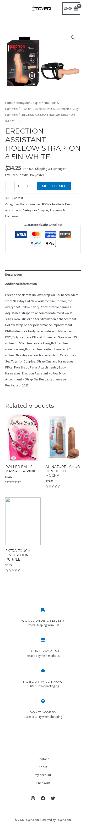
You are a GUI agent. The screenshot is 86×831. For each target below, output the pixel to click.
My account (43, 775)
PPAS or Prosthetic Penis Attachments (45, 109)
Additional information (21, 284)
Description (13, 274)
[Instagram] (33, 798)
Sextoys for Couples (28, 103)
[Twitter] (53, 798)
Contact (43, 759)
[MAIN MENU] (10, 8)
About (43, 767)
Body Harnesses (30, 204)
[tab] (43, 274)
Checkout (43, 783)
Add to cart (54, 186)
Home (9, 103)
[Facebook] (43, 798)
